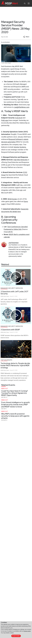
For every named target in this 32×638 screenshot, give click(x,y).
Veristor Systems (20, 147)
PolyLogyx (4, 120)
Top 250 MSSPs (6, 360)
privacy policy (27, 631)
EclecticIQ (18, 118)
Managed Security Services (12, 288)
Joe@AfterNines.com (21, 107)
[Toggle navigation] (29, 3)
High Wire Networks (20, 160)
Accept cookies (16, 635)
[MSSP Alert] (9, 3)
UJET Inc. (19, 185)
